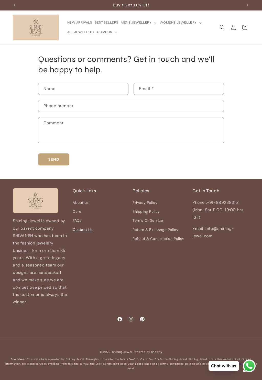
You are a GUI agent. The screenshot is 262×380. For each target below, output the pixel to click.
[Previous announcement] (14, 5)
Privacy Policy (145, 202)
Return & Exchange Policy (155, 229)
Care (77, 211)
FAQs (77, 220)
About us (81, 202)
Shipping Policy (146, 211)
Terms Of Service (148, 220)
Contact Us (83, 229)
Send (53, 159)
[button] (138, 22)
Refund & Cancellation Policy (158, 238)
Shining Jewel (122, 352)
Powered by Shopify (147, 352)
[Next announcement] (247, 5)
